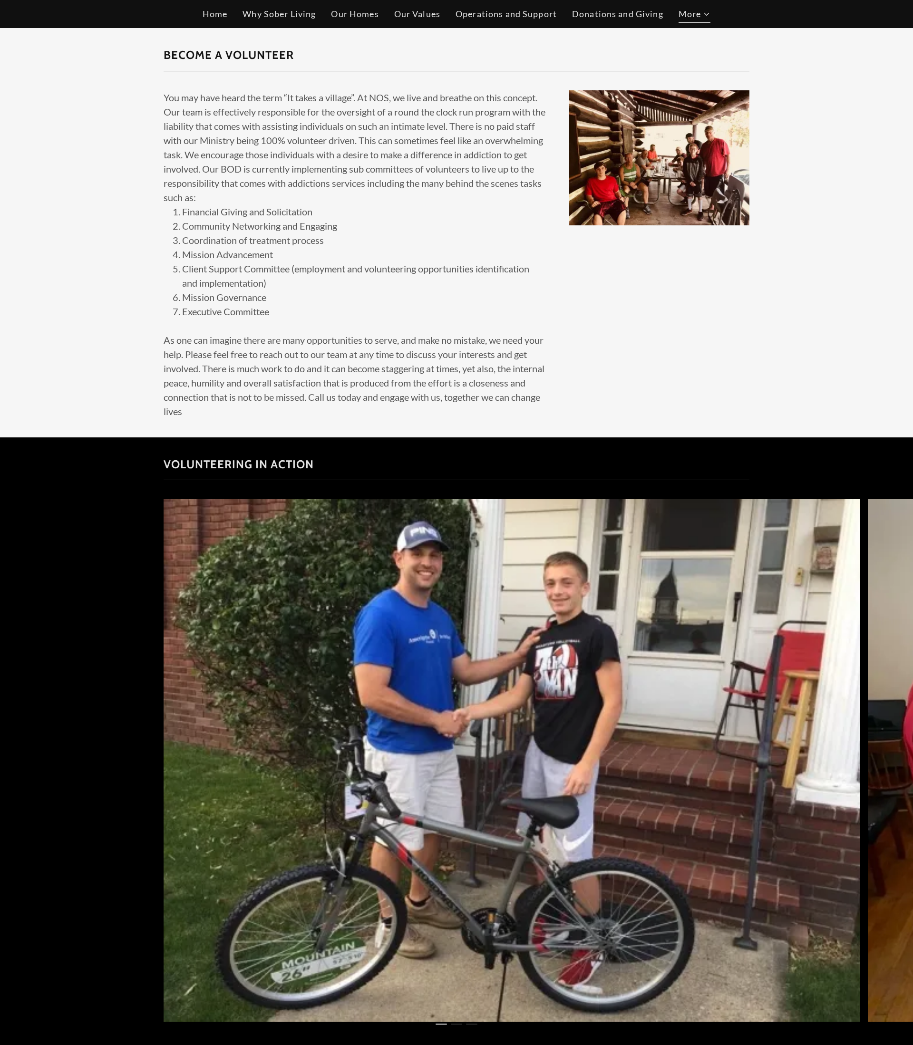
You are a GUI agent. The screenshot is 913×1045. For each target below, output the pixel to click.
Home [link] (215, 14)
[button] (695, 15)
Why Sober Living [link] (279, 14)
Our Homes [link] (355, 14)
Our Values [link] (417, 14)
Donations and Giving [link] (617, 14)
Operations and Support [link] (506, 14)
